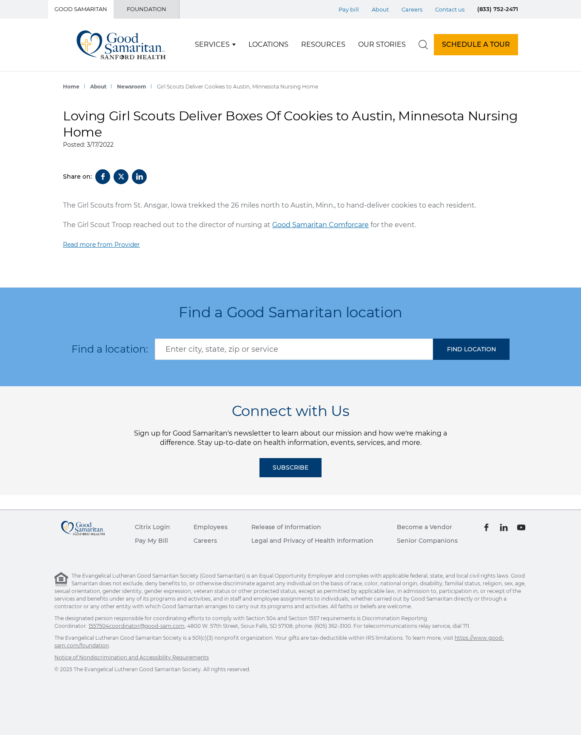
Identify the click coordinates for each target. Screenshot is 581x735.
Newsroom (131, 86)
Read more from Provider (101, 244)
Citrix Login (152, 527)
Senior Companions (427, 540)
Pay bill (349, 9)
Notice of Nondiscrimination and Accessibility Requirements (131, 657)
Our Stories (382, 44)
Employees (211, 527)
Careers (412, 9)
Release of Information (286, 527)
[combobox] (294, 349)
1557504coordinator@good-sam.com (136, 626)
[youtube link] (521, 527)
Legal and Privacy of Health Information (312, 540)
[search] (423, 44)
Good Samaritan (80, 9)
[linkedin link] (503, 527)
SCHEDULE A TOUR (476, 44)
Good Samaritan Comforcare (320, 225)
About (380, 9)
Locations (268, 44)
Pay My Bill (151, 540)
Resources (323, 44)
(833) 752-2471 (497, 9)
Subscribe (290, 467)
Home (71, 86)
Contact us (449, 9)
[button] (471, 349)
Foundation (146, 9)
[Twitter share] (121, 176)
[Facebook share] (102, 176)
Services (212, 44)
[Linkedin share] (139, 176)
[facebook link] (486, 527)
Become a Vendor (424, 527)
